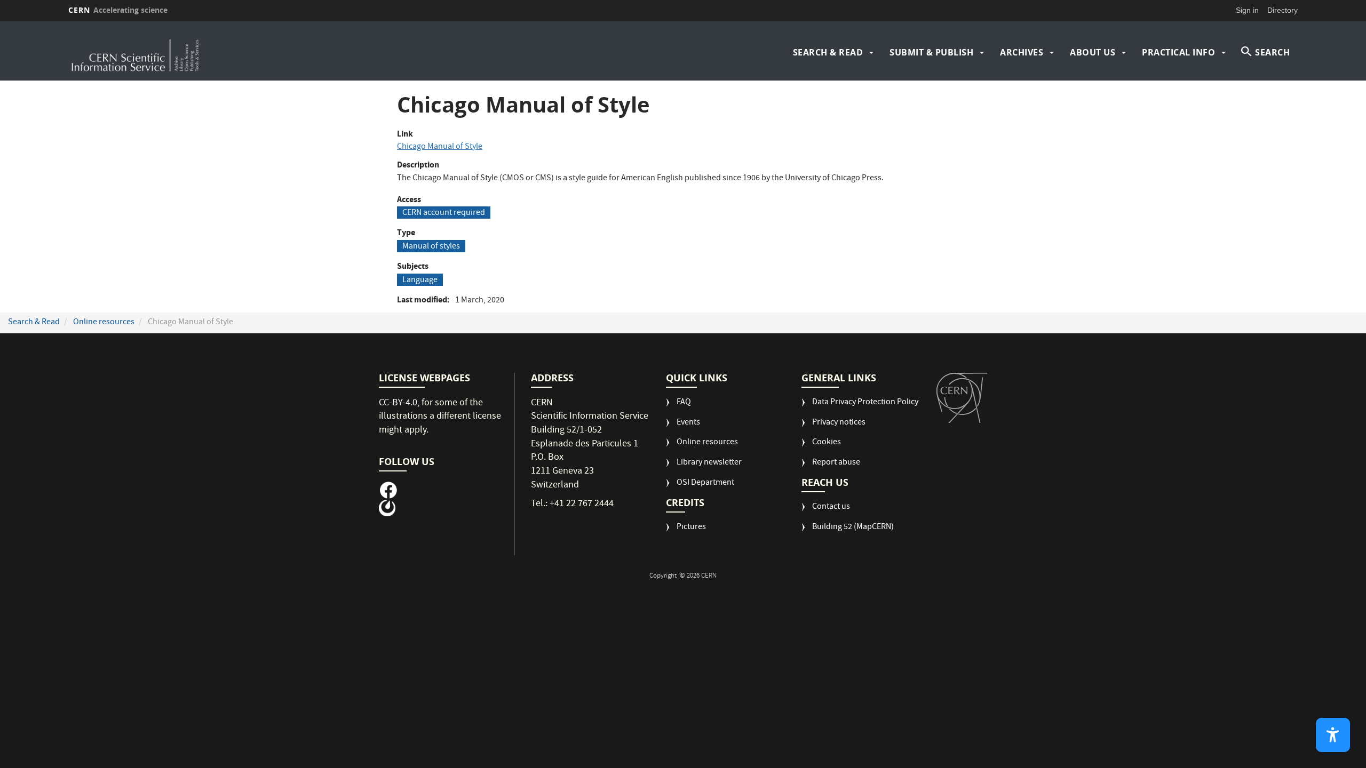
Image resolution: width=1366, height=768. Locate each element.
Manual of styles (431, 246)
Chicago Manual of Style (439, 147)
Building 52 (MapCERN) (853, 528)
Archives (1021, 52)
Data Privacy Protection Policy (865, 403)
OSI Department (705, 483)
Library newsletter (709, 463)
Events (688, 423)
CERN (118, 10)
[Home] (219, 52)
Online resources (103, 322)
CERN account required (443, 213)
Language (420, 280)
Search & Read (828, 52)
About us (1092, 52)
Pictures (691, 528)
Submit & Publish (931, 52)
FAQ (684, 403)
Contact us (831, 507)
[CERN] (961, 398)
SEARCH (1272, 52)
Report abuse (836, 463)
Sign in (1247, 10)
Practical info (1178, 52)
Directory (1282, 10)
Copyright (663, 576)
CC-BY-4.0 (398, 403)
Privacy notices (838, 423)
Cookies (826, 443)
